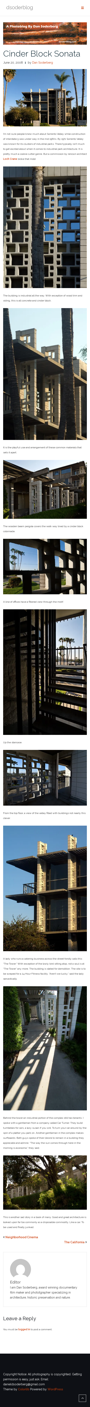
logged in (24, 1329)
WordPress (55, 1389)
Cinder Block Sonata (41, 53)
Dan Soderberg (42, 62)
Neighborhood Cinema (21, 1237)
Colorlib (23, 1389)
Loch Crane (10, 158)
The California (74, 1242)
